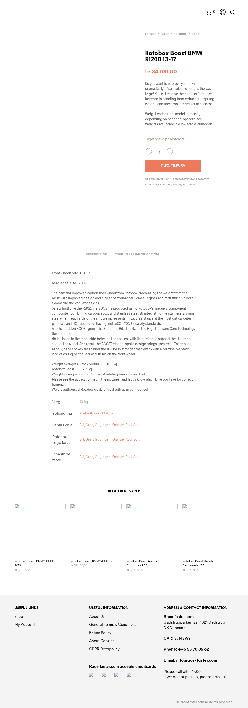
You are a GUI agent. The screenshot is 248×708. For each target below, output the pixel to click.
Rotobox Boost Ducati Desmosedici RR (197, 563)
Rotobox (180, 34)
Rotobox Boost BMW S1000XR (91, 561)
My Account (25, 625)
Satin (113, 413)
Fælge (165, 34)
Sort (136, 425)
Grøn (89, 425)
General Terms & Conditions (112, 625)
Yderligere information (137, 254)
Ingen (106, 425)
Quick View (43, 550)
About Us (96, 617)
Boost (196, 34)
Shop (19, 617)
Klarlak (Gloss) (90, 413)
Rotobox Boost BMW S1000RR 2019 (36, 563)
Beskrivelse (96, 254)
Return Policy (100, 633)
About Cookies (101, 641)
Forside (150, 34)
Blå (81, 425)
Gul (97, 425)
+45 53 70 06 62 (193, 649)
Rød (128, 425)
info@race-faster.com (196, 661)
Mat (105, 413)
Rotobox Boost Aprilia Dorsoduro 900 (141, 563)
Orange (118, 425)
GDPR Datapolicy (104, 649)
